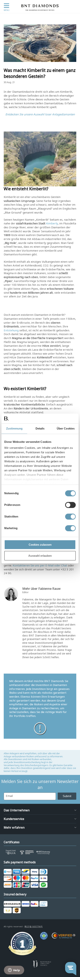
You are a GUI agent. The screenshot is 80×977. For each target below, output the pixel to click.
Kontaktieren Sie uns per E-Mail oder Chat (40, 565)
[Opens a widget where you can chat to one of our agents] (14, 970)
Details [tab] (40, 428)
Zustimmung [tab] (14, 428)
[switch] (70, 505)
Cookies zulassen (40, 544)
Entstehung (11, 330)
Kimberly (52, 223)
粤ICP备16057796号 (33, 926)
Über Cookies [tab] (66, 428)
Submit (67, 796)
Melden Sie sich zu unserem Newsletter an (40, 784)
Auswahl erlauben (40, 555)
